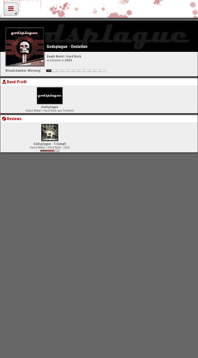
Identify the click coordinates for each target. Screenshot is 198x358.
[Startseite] (99, 10)
